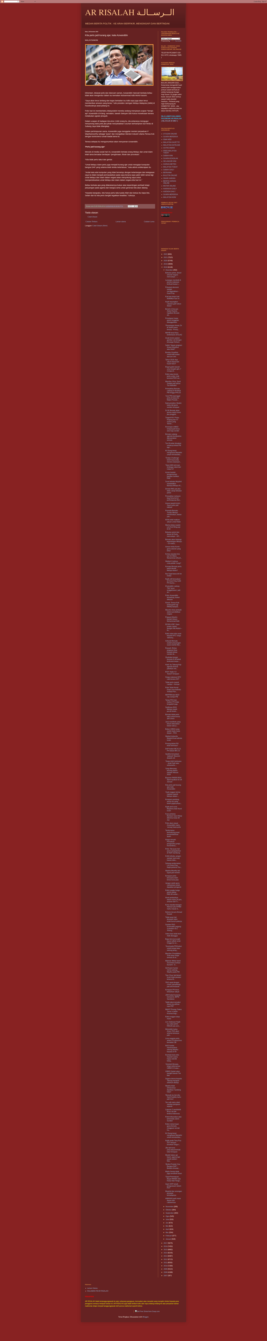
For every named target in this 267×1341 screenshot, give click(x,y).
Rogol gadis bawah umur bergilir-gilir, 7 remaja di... (173, 369)
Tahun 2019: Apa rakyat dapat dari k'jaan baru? (172, 362)
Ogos (168, 1216)
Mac (167, 1232)
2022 (166, 254)
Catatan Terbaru (91, 221)
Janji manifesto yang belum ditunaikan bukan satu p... (173, 724)
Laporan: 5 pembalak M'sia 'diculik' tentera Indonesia (173, 1111)
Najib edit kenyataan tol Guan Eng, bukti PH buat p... (173, 581)
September (170, 1213)
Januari (169, 1239)
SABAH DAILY (168, 170)
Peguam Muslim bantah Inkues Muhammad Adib (172, 619)
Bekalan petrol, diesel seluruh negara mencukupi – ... (173, 275)
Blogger (145, 1317)
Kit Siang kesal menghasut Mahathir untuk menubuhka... (173, 452)
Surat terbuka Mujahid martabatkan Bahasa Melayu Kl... (173, 483)
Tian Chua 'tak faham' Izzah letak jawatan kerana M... (173, 977)
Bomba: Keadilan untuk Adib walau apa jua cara (172, 354)
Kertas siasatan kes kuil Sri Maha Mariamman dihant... (173, 556)
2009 (166, 1269)
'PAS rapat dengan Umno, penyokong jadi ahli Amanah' (172, 984)
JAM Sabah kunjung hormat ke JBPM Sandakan (172, 997)
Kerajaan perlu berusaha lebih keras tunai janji (172, 878)
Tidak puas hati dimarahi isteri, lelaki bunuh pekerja (173, 919)
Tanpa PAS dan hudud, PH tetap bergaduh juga (172, 702)
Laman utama (121, 221)
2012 (166, 1259)
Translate (178, 41)
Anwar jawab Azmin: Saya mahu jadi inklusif (172, 505)
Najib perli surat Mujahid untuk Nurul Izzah (173, 809)
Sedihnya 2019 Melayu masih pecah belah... (171, 709)
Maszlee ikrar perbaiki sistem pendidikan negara (173, 612)
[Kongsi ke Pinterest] (137, 206)
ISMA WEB (167, 139)
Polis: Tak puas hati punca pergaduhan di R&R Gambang (173, 851)
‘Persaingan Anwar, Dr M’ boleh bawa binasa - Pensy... (173, 327)
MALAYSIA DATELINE (171, 145)
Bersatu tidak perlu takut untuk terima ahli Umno (172, 716)
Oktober (169, 1210)
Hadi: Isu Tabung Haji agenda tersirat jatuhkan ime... (173, 666)
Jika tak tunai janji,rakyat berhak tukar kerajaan (172, 1150)
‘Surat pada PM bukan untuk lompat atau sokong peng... (173, 948)
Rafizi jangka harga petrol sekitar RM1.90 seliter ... (172, 892)
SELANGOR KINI (169, 161)
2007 (166, 1275)
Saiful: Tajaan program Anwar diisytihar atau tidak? (173, 347)
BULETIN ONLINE (170, 175)
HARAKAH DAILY (170, 189)
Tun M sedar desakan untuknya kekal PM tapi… (173, 445)
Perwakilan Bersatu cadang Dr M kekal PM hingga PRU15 (173, 390)
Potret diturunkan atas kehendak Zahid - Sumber (173, 1119)
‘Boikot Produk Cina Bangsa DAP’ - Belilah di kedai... (172, 1166)
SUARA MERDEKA (170, 137)
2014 (166, 1253)
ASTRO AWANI (169, 148)
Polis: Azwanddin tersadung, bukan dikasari (172, 597)
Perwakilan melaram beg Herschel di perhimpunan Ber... (173, 498)
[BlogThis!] (131, 206)
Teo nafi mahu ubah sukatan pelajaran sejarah (172, 1104)
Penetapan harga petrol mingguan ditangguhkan (172, 320)
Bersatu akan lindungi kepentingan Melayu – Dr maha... (173, 541)
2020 (166, 260)
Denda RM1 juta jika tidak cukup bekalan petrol (173, 491)
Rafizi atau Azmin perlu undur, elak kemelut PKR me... (173, 376)
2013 (166, 1256)
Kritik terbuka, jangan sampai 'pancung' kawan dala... (173, 858)
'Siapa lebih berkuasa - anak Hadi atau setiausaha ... (173, 763)
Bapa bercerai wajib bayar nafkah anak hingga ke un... (173, 941)
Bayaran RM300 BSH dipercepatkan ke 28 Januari (173, 780)
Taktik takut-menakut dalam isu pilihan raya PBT (172, 1004)
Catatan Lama (149, 221)
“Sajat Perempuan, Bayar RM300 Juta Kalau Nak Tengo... (173, 1179)
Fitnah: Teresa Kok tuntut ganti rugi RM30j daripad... (172, 605)
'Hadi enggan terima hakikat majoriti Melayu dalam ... (172, 794)
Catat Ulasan (92, 217)
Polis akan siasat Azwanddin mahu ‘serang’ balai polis (173, 825)
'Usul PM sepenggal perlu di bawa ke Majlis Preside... (172, 398)
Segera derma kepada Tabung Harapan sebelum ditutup (173, 1080)
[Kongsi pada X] (133, 206)
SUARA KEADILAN (170, 158)
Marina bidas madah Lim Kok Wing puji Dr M (172, 527)
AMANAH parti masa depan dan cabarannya (173, 1200)
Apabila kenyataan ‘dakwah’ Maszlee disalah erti (172, 756)
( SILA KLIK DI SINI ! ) (169, 121)
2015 (166, 1249)
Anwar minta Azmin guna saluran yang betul (173, 549)
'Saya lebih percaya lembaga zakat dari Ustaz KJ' (173, 467)
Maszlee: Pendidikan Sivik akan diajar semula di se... (173, 955)
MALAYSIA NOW (169, 197)
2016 (166, 1246)
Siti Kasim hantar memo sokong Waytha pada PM (172, 970)
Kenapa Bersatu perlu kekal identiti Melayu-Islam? (173, 568)
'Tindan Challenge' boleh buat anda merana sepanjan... (173, 460)
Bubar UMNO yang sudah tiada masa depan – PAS (172, 731)
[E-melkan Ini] (129, 206)
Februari (169, 1236)
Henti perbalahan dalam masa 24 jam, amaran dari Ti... (173, 899)
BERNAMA (167, 172)
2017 (166, 1243)
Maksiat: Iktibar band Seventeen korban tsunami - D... (173, 963)
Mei (167, 1226)
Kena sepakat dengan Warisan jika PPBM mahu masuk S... (173, 907)
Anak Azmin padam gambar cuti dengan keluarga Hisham (173, 340)
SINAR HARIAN (169, 178)
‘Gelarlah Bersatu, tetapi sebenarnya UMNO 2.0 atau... (172, 1066)
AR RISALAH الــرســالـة (129, 11)
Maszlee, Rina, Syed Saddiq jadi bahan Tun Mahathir (173, 383)
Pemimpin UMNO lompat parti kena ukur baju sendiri (172, 429)
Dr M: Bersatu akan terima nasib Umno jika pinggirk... (173, 412)
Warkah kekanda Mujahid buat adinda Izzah (173, 738)
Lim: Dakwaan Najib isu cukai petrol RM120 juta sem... (172, 1024)
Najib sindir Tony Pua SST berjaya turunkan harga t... (173, 1142)
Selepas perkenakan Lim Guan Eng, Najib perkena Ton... (173, 865)
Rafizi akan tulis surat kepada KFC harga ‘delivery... (173, 635)
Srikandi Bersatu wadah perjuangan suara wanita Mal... (173, 643)
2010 (166, 1266)
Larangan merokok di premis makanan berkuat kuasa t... (173, 282)
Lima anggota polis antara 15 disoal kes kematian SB (173, 1040)
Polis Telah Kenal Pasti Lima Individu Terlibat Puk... (173, 689)
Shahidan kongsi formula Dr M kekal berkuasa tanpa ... (173, 659)
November (170, 1206)
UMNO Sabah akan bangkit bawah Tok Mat (173, 1073)
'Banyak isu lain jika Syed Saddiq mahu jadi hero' (173, 1097)
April (167, 1229)
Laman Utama (92, 1288)
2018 (166, 267)
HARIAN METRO (169, 164)
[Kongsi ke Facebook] (135, 206)
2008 (166, 1272)
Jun (167, 1223)
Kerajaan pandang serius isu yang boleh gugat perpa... (173, 801)
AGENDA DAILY (169, 191)
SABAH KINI (168, 155)
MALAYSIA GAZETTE (171, 142)
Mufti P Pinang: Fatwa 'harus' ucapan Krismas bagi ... (173, 1011)
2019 (166, 264)
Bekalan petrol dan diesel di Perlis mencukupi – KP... (172, 534)
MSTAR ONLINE (169, 186)
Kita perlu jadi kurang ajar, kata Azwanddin (173, 787)
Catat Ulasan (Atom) (99, 226)
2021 (166, 257)
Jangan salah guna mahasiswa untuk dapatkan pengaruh (173, 885)
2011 (166, 1262)
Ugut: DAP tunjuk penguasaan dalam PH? (173, 1186)
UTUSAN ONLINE (170, 134)
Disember (169, 270)
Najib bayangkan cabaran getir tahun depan (173, 304)
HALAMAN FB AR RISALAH (97, 1291)
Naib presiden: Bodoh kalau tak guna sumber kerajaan (173, 405)
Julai (168, 1219)
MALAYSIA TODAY (170, 167)
